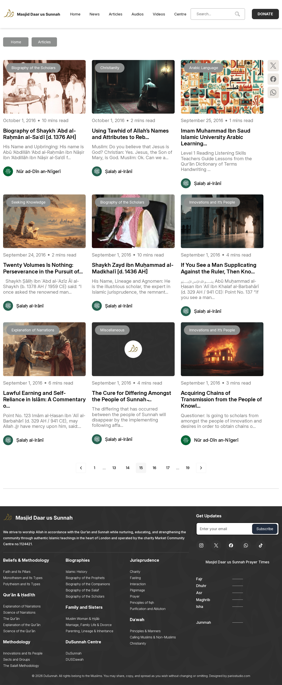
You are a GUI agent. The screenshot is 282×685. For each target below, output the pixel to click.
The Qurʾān (11, 619)
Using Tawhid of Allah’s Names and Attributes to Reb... (130, 133)
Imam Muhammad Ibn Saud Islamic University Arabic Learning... (215, 137)
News (95, 14)
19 (188, 468)
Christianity (138, 643)
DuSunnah (74, 653)
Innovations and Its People (23, 653)
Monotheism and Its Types (23, 578)
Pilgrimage (137, 590)
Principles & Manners (145, 631)
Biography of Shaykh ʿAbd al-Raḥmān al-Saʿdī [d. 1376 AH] (39, 133)
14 (127, 468)
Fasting (135, 578)
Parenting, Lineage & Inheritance (89, 631)
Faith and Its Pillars (17, 572)
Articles (115, 14)
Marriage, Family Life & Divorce (89, 625)
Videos (159, 14)
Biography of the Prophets (85, 578)
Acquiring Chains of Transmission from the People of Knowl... (221, 399)
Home (75, 14)
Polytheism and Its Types (21, 584)
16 (154, 468)
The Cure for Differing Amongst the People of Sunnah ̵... (131, 396)
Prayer (135, 596)
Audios (138, 14)
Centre (180, 14)
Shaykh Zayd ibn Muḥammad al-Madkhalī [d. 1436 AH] (133, 268)
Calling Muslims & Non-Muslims (153, 637)
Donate (265, 14)
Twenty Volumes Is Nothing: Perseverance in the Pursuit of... (43, 268)
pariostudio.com (239, 676)
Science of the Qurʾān (19, 631)
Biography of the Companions (88, 584)
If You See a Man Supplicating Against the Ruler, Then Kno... (218, 268)
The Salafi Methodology (21, 666)
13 (114, 468)
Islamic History (76, 572)
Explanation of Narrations (22, 606)
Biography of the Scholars (85, 596)
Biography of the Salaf (82, 590)
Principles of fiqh (142, 602)
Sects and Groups (16, 659)
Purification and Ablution (148, 609)
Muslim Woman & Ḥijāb (83, 619)
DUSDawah (75, 659)
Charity (135, 572)
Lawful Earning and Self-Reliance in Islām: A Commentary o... (44, 399)
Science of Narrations (19, 612)
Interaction (138, 584)
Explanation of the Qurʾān (21, 625)
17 (168, 468)
